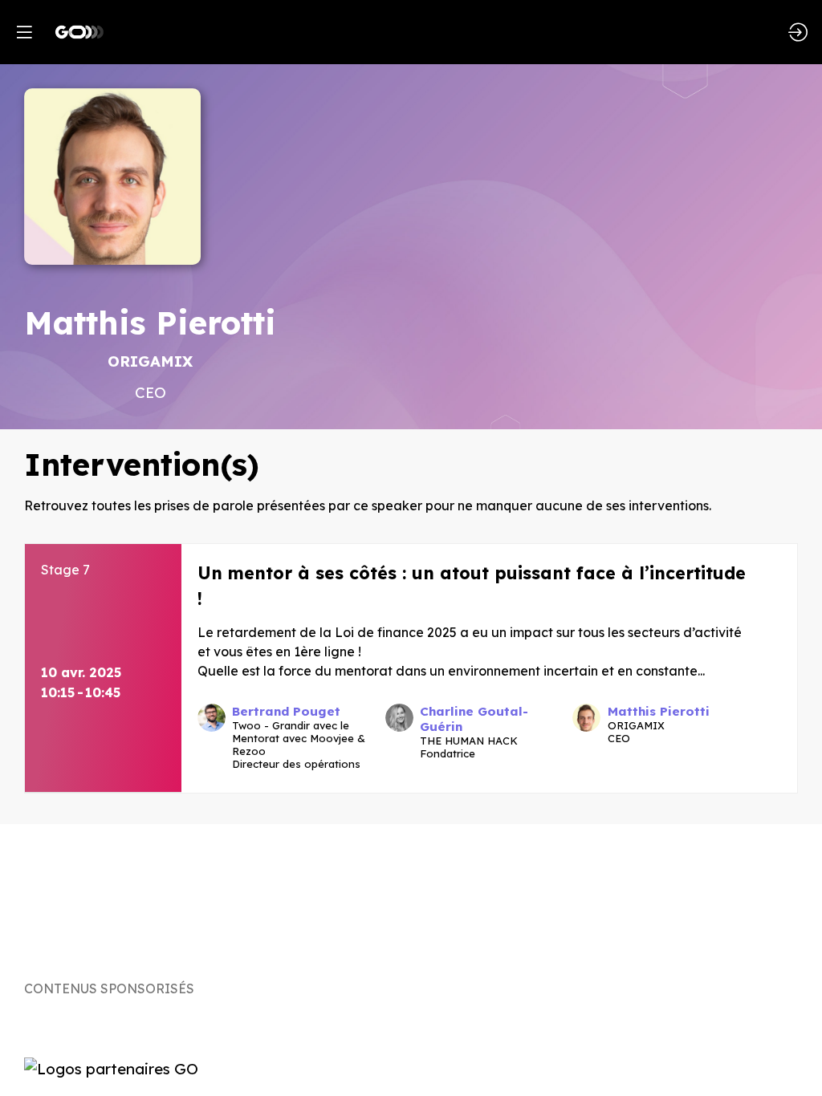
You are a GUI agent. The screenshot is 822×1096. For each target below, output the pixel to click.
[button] (24, 32)
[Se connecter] (798, 32)
